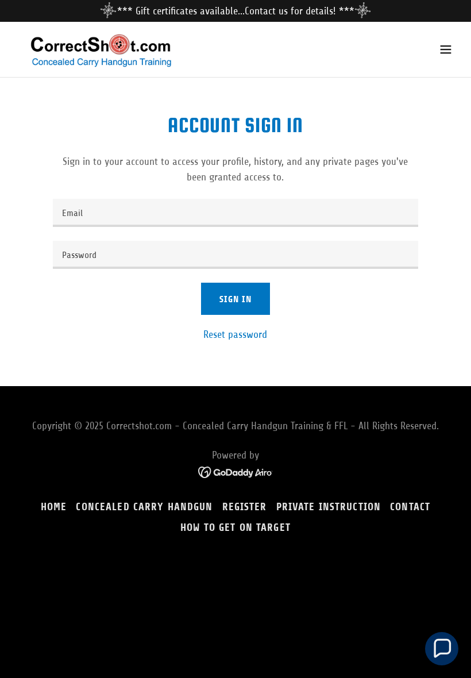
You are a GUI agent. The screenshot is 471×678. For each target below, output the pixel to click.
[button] (445, 49)
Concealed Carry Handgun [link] (144, 507)
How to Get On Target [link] (235, 527)
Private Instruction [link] (328, 507)
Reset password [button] (235, 334)
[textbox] (235, 213)
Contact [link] (410, 507)
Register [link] (244, 507)
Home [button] (54, 507)
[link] (106, 49)
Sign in (235, 299)
